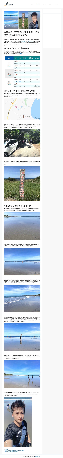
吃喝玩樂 (38, 4)
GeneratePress (37, 456)
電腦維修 (56, 4)
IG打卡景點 (30, 41)
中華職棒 (32, 4)
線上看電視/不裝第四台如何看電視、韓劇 (11, 451)
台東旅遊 (23, 41)
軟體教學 (50, 4)
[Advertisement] (52, 31)
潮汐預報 (20, 53)
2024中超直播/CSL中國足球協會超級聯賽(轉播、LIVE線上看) (14, 450)
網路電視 (44, 4)
